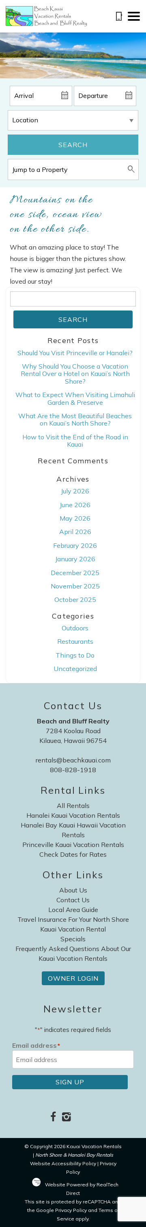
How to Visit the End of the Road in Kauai (75, 440)
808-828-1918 (73, 770)
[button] (134, 16)
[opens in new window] (53, 1117)
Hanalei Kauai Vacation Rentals (73, 815)
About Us (73, 890)
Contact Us (73, 900)
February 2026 (75, 545)
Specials (73, 939)
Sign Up (70, 1082)
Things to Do (75, 655)
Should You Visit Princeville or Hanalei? (75, 353)
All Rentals (73, 805)
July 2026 (75, 491)
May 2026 (75, 518)
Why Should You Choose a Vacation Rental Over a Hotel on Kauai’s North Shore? (75, 373)
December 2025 (75, 573)
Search (73, 145)
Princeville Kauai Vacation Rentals (73, 844)
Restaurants (75, 641)
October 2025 (75, 599)
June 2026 (75, 505)
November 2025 (75, 586)
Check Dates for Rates (73, 854)
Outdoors (75, 628)
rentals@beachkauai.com (73, 760)
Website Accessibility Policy (63, 1163)
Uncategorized (75, 669)
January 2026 (75, 559)
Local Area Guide (73, 910)
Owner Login (73, 978)
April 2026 (75, 532)
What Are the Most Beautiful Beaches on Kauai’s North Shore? (75, 419)
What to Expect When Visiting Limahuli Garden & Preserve (75, 398)
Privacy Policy (71, 1210)
